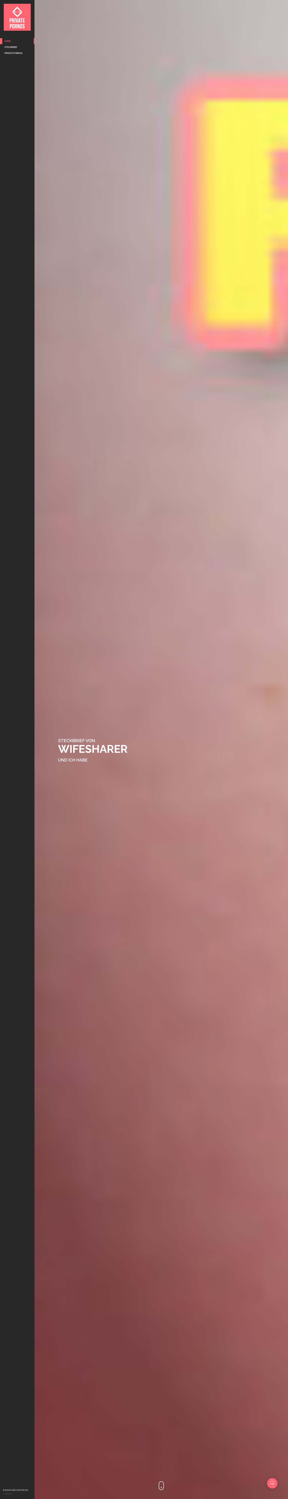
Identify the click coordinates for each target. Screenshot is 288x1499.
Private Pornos (13, 53)
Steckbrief (10, 47)
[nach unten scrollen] (161, 1485)
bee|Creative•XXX (20, 1490)
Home (7, 41)
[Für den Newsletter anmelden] (272, 1483)
